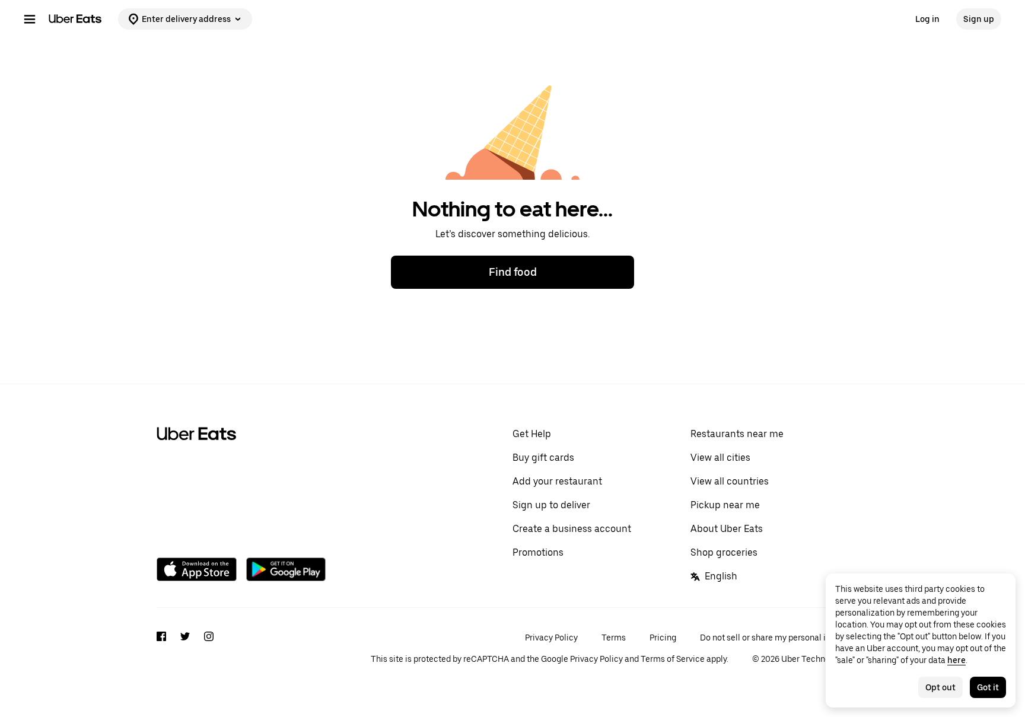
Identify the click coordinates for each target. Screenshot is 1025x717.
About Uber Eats (726, 528)
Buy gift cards (543, 457)
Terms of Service (673, 659)
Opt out (940, 687)
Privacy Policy (551, 637)
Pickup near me (725, 505)
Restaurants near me (737, 433)
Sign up (978, 19)
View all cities (720, 457)
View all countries (729, 481)
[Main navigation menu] (29, 19)
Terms (613, 637)
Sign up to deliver (551, 505)
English (721, 576)
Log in (927, 19)
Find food (513, 272)
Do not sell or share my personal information (784, 637)
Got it (988, 687)
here (956, 660)
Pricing (663, 637)
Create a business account (571, 528)
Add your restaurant (557, 481)
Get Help (531, 433)
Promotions (538, 552)
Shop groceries (723, 552)
